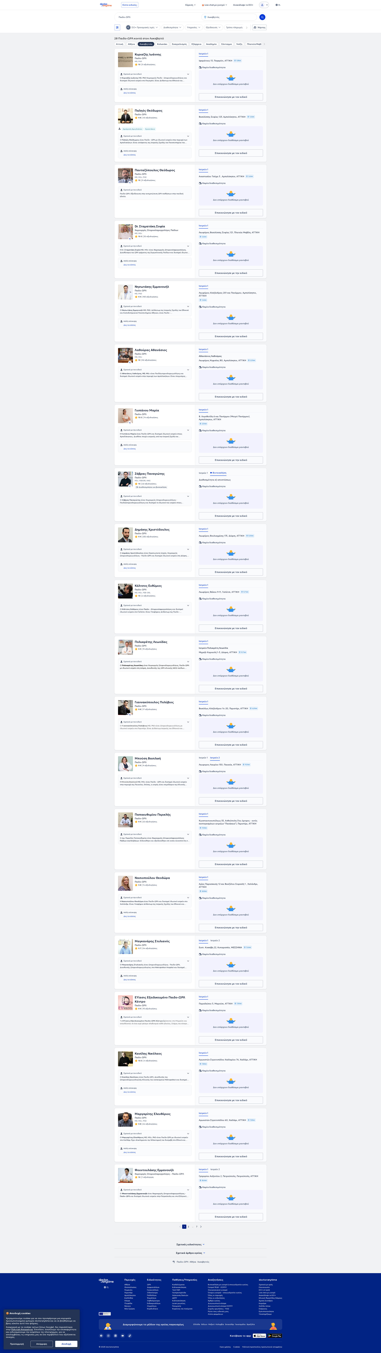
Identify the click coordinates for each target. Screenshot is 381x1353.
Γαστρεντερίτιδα (179, 1292)
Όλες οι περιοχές (215, 1295)
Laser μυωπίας (178, 1303)
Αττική (119, 44)
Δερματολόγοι (153, 1287)
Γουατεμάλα (240, 1324)
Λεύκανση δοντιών (180, 1295)
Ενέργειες (263, 1309)
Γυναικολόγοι (153, 1290)
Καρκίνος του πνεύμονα (182, 1309)
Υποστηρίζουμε (265, 1314)
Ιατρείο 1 (203, 53)
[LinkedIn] (115, 1335)
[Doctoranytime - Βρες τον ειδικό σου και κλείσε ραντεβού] (173, 1262)
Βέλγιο (204, 1324)
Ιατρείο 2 (215, 757)
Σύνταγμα (226, 44)
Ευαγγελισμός (179, 44)
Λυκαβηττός (146, 44)
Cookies (236, 1347)
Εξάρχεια (196, 44)
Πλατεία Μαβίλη (255, 44)
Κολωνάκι (162, 44)
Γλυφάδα (128, 1303)
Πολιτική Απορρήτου (22, 1329)
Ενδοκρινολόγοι (153, 1303)
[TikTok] (129, 1335)
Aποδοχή (66, 1344)
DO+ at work (264, 1290)
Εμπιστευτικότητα (266, 1311)
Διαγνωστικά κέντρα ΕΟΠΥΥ (220, 1306)
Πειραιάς (128, 1290)
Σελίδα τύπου (264, 1306)
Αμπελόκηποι (130, 1295)
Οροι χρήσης (225, 1347)
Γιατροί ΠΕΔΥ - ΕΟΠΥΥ (217, 1287)
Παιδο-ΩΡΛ (182, 1261)
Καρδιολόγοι (152, 1309)
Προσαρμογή (17, 1344)
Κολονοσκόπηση (179, 1287)
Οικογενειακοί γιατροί (217, 1290)
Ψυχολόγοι (151, 1298)
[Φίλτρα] (117, 27)
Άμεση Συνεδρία (266, 1301)
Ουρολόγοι (152, 1306)
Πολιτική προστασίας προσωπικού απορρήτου (262, 1347)
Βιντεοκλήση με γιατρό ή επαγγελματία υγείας (228, 1284)
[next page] (201, 1226)
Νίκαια (127, 1306)
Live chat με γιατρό (267, 1292)
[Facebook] (101, 1335)
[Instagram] (108, 1335)
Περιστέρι (128, 1292)
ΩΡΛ (149, 1284)
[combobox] (157, 17)
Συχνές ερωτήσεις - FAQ (218, 1309)
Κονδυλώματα (178, 1284)
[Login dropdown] (264, 5)
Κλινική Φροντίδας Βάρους (270, 1298)
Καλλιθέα (128, 1298)
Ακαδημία (211, 44)
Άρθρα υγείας (214, 1301)
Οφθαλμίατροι (153, 1301)
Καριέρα (262, 1303)
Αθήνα (131, 44)
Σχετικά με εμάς (266, 1284)
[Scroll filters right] (245, 27)
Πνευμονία (176, 1306)
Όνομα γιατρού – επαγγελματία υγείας (225, 1292)
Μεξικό (211, 1324)
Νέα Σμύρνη (129, 1309)
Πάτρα (127, 1301)
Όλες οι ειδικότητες (216, 1298)
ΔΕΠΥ (174, 1298)
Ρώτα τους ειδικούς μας (218, 1311)
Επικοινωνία (264, 1287)
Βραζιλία (251, 1324)
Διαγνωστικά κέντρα (217, 1303)
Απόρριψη (41, 1344)
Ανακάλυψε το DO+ (267, 1295)
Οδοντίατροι (152, 1292)
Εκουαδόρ (229, 1324)
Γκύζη (239, 44)
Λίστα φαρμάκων (215, 1314)
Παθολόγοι (152, 1295)
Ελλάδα (196, 1324)
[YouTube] (122, 1335)
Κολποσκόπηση (178, 1301)
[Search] (262, 17)
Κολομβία (220, 1324)
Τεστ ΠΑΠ (176, 1290)
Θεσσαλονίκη (130, 1287)
